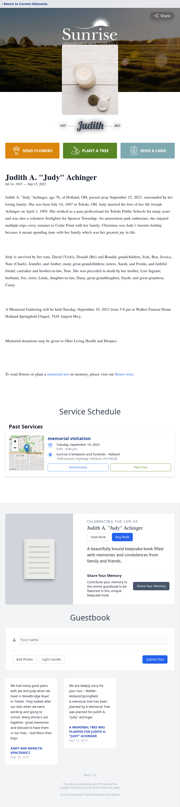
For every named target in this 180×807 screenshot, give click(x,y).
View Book (98, 537)
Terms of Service (102, 787)
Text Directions (78, 467)
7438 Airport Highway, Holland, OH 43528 (86, 458)
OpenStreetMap (94, 794)
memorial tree (58, 374)
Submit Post (155, 659)
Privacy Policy (77, 787)
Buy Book (122, 537)
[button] (26, 448)
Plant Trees (141, 467)
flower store (124, 374)
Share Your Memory (151, 586)
